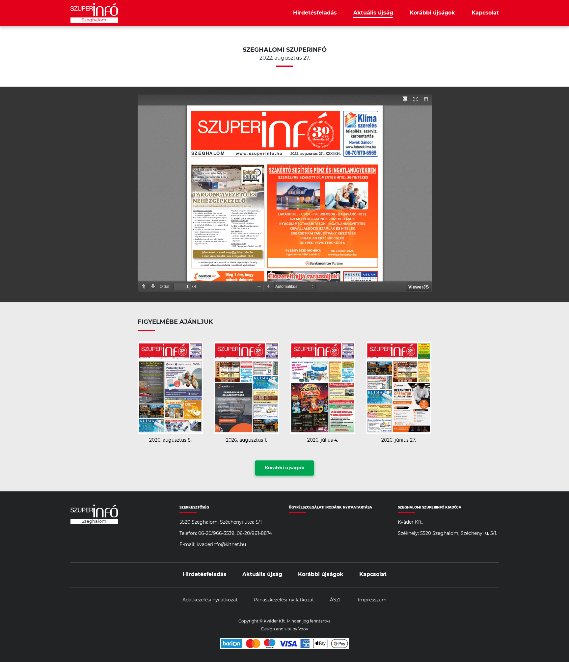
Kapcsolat (485, 12)
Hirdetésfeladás (315, 12)
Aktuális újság (373, 12)
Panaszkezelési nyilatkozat (284, 600)
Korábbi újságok (432, 12)
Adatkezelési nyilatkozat (210, 600)
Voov (303, 629)
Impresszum (372, 600)
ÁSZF (336, 600)
